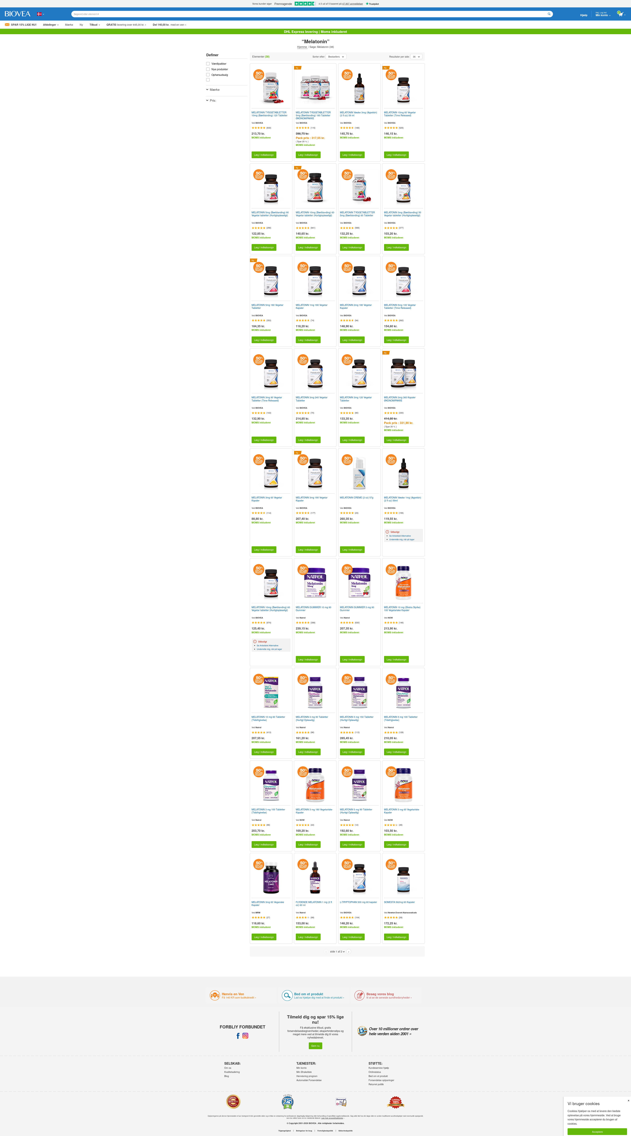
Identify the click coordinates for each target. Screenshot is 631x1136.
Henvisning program (306, 1076)
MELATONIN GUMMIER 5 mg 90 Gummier (357, 609)
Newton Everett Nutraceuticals (402, 912)
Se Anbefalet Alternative (400, 535)
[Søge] (549, 14)
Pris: (213, 100)
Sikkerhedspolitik (346, 1131)
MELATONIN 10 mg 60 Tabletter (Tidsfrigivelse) (268, 718)
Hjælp (583, 15)
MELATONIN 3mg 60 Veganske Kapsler (268, 903)
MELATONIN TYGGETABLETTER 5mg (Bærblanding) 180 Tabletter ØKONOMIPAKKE (313, 115)
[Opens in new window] (238, 1035)
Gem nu (315, 1045)
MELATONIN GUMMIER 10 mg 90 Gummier (313, 609)
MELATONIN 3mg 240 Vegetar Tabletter (311, 399)
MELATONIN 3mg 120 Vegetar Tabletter (356, 399)
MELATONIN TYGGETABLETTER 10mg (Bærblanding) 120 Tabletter (269, 114)
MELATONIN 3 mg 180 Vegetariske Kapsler (314, 811)
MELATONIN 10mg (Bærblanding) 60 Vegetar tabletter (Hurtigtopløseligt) (315, 214)
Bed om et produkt (378, 1076)
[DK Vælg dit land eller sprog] (40, 14)
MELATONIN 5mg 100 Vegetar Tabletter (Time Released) (400, 306)
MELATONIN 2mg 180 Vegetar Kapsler (356, 306)
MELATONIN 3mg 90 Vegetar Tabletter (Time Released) (267, 399)
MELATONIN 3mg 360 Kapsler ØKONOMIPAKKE (400, 399)
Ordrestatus (375, 1072)
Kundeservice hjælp (379, 1067)
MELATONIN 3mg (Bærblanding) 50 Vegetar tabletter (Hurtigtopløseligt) (402, 214)
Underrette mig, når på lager (401, 539)
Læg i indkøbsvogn (264, 154)
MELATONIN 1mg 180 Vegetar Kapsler (311, 306)
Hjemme (302, 47)
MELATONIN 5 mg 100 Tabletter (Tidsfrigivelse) (401, 718)
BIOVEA (259, 122)
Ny (81, 24)
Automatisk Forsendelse (309, 1080)
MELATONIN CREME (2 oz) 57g (356, 497)
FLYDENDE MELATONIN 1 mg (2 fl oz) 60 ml (314, 903)
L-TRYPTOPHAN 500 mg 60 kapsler (358, 902)
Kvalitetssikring (232, 1072)
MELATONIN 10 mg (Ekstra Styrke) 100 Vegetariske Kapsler (402, 609)
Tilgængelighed (284, 1131)
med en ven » (169, 24)
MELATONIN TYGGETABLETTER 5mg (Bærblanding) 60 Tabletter (357, 214)
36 (414, 56)
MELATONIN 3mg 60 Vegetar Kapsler (267, 499)
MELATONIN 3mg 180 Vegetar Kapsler (311, 499)
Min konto (301, 1067)
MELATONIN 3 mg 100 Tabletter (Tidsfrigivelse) (268, 811)
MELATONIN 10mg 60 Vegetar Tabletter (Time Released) (400, 114)
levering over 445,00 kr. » (126, 24)
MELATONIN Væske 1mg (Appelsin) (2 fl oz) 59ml (402, 499)
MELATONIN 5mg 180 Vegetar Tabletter (267, 306)
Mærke (69, 24)
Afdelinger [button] (49, 24)
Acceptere (597, 1131)
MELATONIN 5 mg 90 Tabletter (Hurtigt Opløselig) (356, 811)
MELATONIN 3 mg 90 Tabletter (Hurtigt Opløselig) (312, 718)
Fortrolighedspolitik (325, 1131)
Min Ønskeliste (304, 1072)
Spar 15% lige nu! (23, 24)
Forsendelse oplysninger (381, 1080)
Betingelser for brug (304, 1131)
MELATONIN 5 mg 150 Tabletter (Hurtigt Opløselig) (357, 718)
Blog (226, 1076)
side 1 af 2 (336, 951)
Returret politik (376, 1084)
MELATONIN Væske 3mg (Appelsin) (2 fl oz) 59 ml (358, 114)
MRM (258, 912)
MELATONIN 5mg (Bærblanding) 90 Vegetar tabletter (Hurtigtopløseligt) (270, 214)
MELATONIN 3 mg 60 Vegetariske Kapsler (401, 811)
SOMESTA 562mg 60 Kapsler (399, 902)
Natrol (302, 617)
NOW (390, 617)
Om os (227, 1067)
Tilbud (93, 24)
